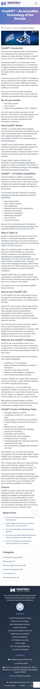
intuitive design (30, 279)
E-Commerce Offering (20, 649)
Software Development (11, 569)
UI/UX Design (20, 643)
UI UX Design (8, 573)
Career (22, 685)
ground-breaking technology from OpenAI (19, 226)
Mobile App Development (20, 634)
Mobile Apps (8, 561)
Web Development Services (20, 624)
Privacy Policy (10, 685)
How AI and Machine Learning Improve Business (20, 530)
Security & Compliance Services (20, 631)
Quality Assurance (20, 627)
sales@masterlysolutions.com (21, 659)
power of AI (13, 78)
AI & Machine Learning (11, 557)
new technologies (7, 243)
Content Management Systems (20, 618)
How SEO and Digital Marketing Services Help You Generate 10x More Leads (21, 536)
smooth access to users (19, 383)
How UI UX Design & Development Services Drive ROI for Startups (18, 542)
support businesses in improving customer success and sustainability (18, 195)
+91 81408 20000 (21, 663)
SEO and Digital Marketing (13, 565)
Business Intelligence (20, 637)
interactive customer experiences (16, 170)
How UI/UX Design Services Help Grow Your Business (20, 518)
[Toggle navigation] (36, 3)
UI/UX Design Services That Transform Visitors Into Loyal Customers (20, 524)
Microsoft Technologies (20, 621)
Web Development (10, 577)
